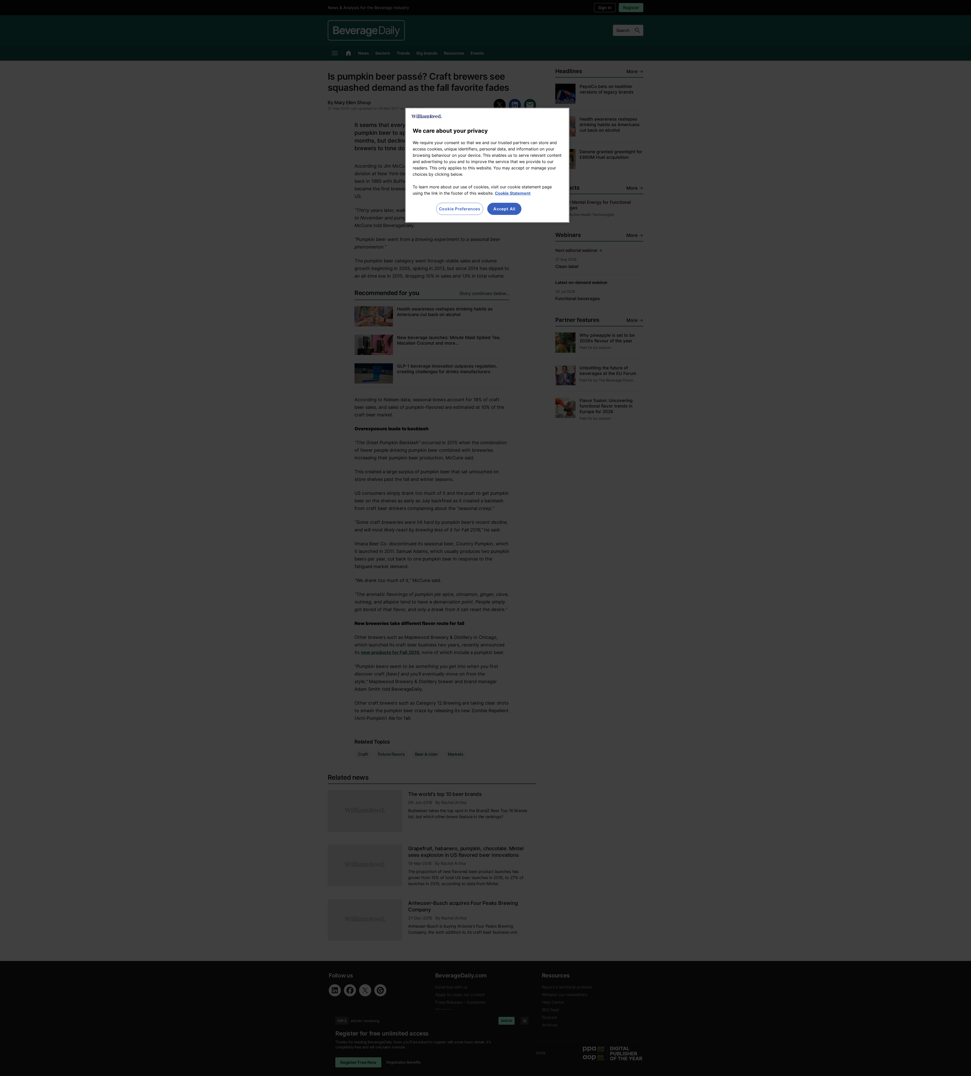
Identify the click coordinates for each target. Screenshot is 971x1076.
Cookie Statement (513, 193)
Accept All (504, 208)
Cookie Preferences (459, 208)
